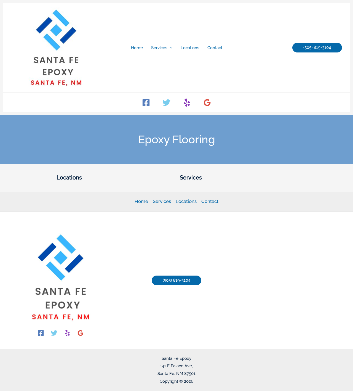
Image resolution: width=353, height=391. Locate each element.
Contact (209, 201)
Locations (186, 201)
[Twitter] (166, 103)
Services (162, 201)
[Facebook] (146, 103)
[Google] (207, 103)
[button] (169, 48)
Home (141, 201)
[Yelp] (187, 103)
